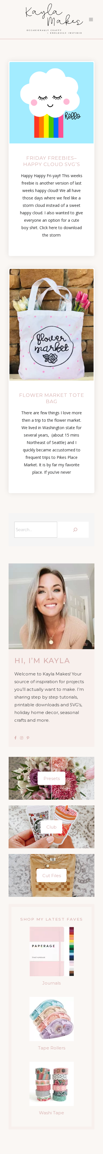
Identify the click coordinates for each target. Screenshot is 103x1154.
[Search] (74, 530)
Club (51, 827)
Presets (51, 778)
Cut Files (51, 875)
